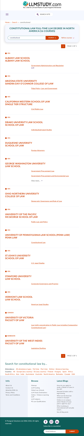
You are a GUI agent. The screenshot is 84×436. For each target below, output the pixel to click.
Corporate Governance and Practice (44, 284)
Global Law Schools (37, 390)
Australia (38, 374)
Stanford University (18, 276)
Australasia (30, 374)
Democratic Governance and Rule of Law (46, 201)
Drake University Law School (24, 122)
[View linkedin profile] (57, 422)
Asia (17, 374)
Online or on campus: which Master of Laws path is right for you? (64, 401)
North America (49, 374)
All (14, 372)
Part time (44, 369)
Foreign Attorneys (38, 150)
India (22, 374)
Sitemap (34, 385)
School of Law (14, 125)
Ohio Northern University (22, 194)
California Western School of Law (27, 102)
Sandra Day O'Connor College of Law (29, 84)
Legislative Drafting (38, 348)
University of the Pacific (21, 214)
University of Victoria (19, 318)
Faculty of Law (14, 320)
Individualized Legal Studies (41, 130)
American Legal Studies (40, 304)
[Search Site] (38, 14)
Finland (50, 372)
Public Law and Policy (39, 222)
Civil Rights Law (37, 109)
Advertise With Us (12, 390)
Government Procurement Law (42, 171)
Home (7, 22)
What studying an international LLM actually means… (65, 408)
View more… (35, 181)
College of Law (15, 196)
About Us (9, 385)
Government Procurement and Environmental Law (50, 176)
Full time (36, 369)
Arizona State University (21, 81)
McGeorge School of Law (21, 217)
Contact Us (9, 388)
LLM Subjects (35, 399)
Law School (12, 166)
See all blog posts (62, 412)
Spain (64, 372)
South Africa (10, 374)
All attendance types (23, 369)
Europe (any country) (24, 372)
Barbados (59, 374)
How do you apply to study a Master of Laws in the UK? (65, 387)
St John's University (18, 256)
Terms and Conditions (13, 395)
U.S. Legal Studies (38, 263)
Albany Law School (17, 58)
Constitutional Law (38, 242)
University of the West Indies (23, 341)
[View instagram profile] (51, 422)
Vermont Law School (19, 297)
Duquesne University (18, 143)
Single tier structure (18, 104)
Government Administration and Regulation (47, 65)
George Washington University (25, 164)
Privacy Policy (10, 392)
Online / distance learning (58, 369)
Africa (70, 372)
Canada (67, 374)
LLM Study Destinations (39, 392)
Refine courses (66, 38)
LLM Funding (35, 388)
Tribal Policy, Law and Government (44, 88)
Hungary (58, 372)
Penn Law (11, 238)
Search (14, 22)
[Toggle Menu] (7, 14)
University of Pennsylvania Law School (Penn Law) (37, 235)
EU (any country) (40, 372)
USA (73, 374)
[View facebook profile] (46, 422)
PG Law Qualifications (38, 401)
